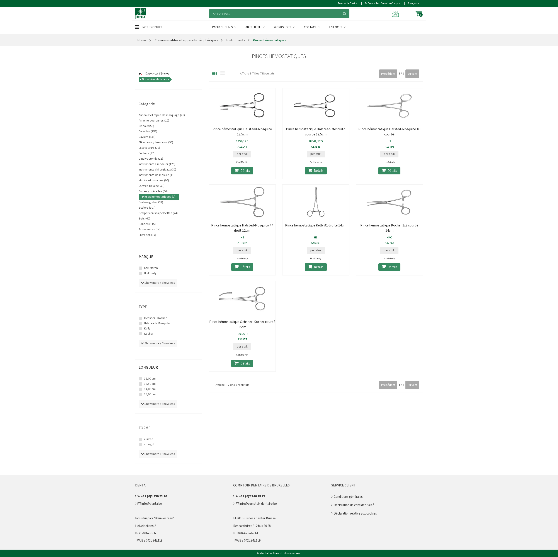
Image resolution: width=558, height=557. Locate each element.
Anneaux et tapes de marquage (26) (162, 115)
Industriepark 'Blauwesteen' (154, 518)
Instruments (235, 40)
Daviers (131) (147, 137)
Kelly (147, 328)
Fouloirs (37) (147, 153)
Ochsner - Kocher (155, 318)
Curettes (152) (148, 131)
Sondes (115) (147, 224)
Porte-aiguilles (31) (151, 202)
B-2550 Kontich (145, 533)
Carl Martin (151, 268)
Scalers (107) (147, 208)
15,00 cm (150, 394)
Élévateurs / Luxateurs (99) (156, 142)
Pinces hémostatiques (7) (158, 197)
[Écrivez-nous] (396, 13)
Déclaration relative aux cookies (355, 513)
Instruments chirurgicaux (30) (157, 169)
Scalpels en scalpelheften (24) (158, 213)
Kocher (148, 333)
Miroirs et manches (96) (154, 180)
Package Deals (222, 27)
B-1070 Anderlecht (245, 533)
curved (148, 439)
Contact (310, 27)
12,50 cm (150, 383)
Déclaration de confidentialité (354, 505)
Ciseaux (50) (146, 126)
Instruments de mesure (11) (157, 175)
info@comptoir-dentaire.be (258, 503)
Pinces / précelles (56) (153, 191)
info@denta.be (151, 503)
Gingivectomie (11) (151, 159)
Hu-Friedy (150, 273)
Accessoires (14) (149, 229)
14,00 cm (150, 389)
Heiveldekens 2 (145, 526)
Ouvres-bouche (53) (151, 186)
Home (141, 40)
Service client (343, 485)
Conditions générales (348, 497)
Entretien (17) (147, 235)
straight (149, 444)
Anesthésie (253, 27)
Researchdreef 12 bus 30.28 (251, 526)
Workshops (283, 27)
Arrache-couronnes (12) (154, 120)
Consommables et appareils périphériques (186, 40)
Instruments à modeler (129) (157, 164)
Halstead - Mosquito (157, 323)
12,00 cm (150, 378)
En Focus (336, 27)
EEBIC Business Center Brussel (254, 518)
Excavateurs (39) (149, 148)
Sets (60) (144, 218)
